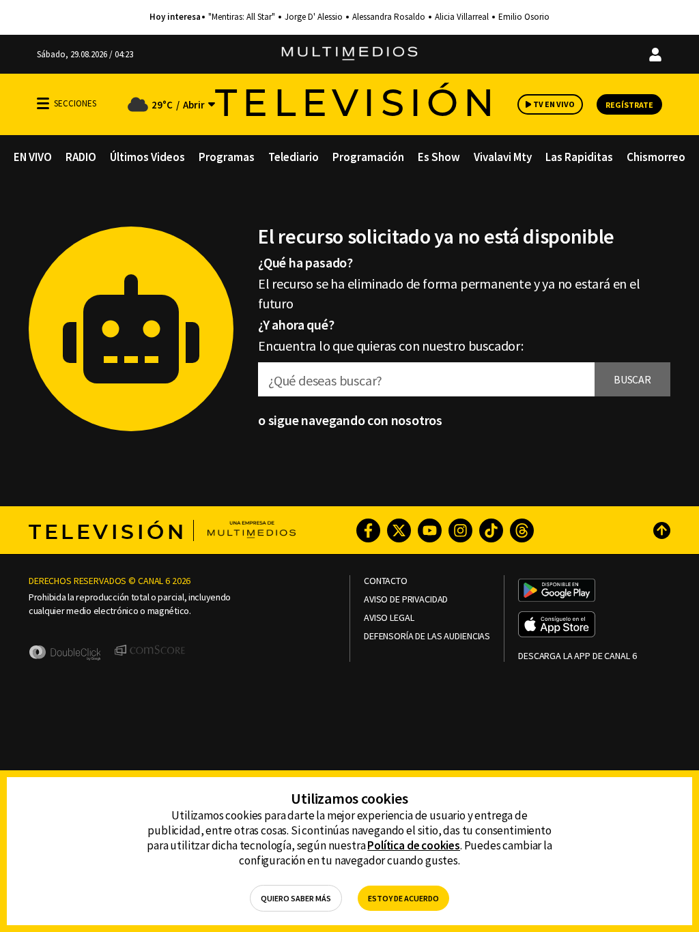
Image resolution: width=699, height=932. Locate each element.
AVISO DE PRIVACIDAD (406, 599)
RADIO (81, 156)
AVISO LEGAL (389, 618)
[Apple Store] (556, 625)
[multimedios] (349, 54)
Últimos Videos (147, 156)
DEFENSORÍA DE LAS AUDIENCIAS (427, 636)
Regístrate (629, 105)
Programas (227, 156)
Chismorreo (656, 156)
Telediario (293, 156)
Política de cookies (413, 845)
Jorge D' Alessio (314, 17)
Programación (368, 156)
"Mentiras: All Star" (241, 17)
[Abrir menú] (43, 103)
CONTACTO (386, 581)
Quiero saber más (296, 898)
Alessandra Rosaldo (388, 17)
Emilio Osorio (524, 17)
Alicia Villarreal (462, 17)
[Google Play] (556, 591)
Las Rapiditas (579, 156)
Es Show (439, 156)
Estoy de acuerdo (403, 898)
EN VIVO (33, 156)
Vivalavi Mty (503, 156)
